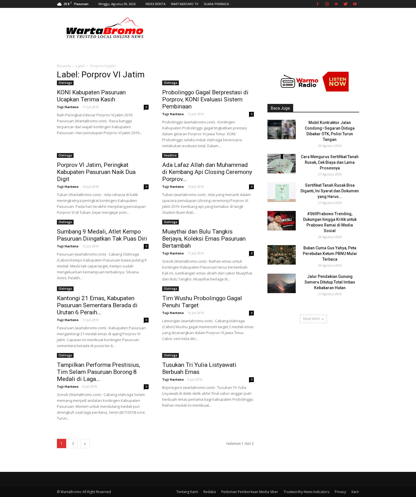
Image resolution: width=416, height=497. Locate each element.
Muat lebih (311, 318)
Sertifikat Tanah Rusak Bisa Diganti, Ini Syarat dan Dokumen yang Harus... (330, 191)
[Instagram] (327, 4)
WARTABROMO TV (184, 4)
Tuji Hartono (67, 107)
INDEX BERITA (155, 4)
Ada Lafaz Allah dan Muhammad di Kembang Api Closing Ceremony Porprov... (207, 172)
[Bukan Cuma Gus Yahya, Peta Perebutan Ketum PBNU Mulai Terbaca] (281, 255)
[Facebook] (317, 4)
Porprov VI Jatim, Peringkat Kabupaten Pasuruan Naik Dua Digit (96, 172)
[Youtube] (355, 4)
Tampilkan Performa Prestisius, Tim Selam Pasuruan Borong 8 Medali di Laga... (98, 371)
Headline (170, 155)
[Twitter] (345, 4)
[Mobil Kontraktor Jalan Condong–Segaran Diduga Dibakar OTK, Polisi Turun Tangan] (281, 129)
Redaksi (209, 491)
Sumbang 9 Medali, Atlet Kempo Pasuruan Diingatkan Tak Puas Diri (102, 235)
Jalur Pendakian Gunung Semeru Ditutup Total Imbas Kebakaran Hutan (330, 282)
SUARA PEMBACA (216, 4)
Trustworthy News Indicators (306, 491)
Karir (355, 491)
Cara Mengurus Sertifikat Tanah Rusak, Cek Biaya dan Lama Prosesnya (330, 162)
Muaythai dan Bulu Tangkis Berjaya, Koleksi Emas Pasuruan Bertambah (204, 238)
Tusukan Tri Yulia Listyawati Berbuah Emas (199, 368)
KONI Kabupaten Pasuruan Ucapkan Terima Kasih (91, 96)
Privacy (340, 491)
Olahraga (65, 83)
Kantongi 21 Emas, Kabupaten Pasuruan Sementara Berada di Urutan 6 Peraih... (97, 305)
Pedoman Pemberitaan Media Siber (249, 491)
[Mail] (336, 4)
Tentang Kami (187, 491)
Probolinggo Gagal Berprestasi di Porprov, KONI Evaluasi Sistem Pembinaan (205, 99)
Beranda (64, 66)
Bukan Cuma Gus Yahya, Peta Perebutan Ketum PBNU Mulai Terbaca (330, 253)
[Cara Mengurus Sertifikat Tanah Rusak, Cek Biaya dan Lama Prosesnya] (281, 163)
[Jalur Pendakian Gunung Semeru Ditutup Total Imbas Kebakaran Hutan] (281, 283)
